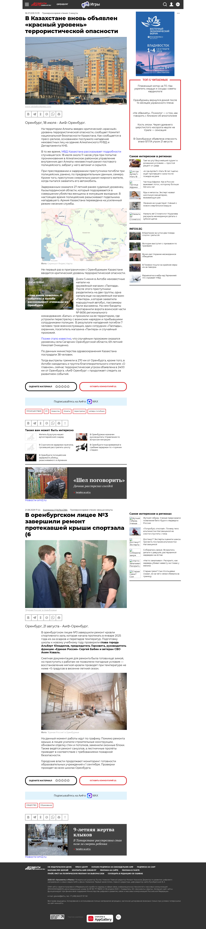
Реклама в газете (131, 870)
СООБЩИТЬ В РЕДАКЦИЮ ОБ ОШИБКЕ (125, 874)
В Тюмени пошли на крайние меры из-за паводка (159, 266)
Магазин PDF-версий (58, 870)
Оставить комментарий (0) (103, 386)
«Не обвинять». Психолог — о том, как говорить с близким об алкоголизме (155, 114)
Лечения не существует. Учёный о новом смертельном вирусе (160, 204)
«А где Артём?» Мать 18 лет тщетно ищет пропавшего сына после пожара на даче (160, 174)
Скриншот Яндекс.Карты (59, 263)
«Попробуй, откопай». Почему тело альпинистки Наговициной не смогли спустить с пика (161, 531)
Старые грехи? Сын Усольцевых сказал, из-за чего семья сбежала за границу (161, 574)
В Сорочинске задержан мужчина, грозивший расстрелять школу (56, 446)
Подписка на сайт (146, 867)
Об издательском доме (60, 867)
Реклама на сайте (109, 870)
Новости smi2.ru (36, 500)
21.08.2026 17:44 (32, 510)
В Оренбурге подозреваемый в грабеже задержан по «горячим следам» (106, 447)
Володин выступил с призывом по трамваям (159, 244)
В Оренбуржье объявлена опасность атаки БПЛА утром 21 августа (155, 140)
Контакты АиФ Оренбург (84, 870)
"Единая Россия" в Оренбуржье (41, 610)
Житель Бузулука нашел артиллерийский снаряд (51, 435)
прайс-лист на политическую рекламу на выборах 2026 (76, 874)
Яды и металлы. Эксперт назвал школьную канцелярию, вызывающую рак (159, 195)
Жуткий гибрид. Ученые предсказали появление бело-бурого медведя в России (162, 520)
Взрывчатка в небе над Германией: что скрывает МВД (159, 276)
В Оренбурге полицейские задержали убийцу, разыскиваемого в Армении (53, 457)
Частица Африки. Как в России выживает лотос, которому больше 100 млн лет (161, 184)
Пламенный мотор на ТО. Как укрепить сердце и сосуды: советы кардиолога (155, 89)
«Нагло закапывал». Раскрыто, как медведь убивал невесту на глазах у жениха (161, 563)
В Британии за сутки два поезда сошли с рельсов (158, 234)
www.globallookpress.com (38, 106)
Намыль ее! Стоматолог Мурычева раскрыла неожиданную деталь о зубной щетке (160, 216)
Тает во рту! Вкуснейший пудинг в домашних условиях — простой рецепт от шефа (160, 163)
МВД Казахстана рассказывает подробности (91, 151)
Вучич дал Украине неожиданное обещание (159, 255)
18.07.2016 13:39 (32, 13)
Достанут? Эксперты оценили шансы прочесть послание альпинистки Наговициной (162, 542)
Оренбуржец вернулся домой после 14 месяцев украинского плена (155, 101)
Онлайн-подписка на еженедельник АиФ (112, 867)
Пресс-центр (81, 867)
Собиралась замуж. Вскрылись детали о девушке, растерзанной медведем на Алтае (159, 552)
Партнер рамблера (75, 917)
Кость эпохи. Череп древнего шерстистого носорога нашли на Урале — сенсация (155, 127)
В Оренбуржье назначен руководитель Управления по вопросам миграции (105, 437)
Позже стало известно (56, 338)
